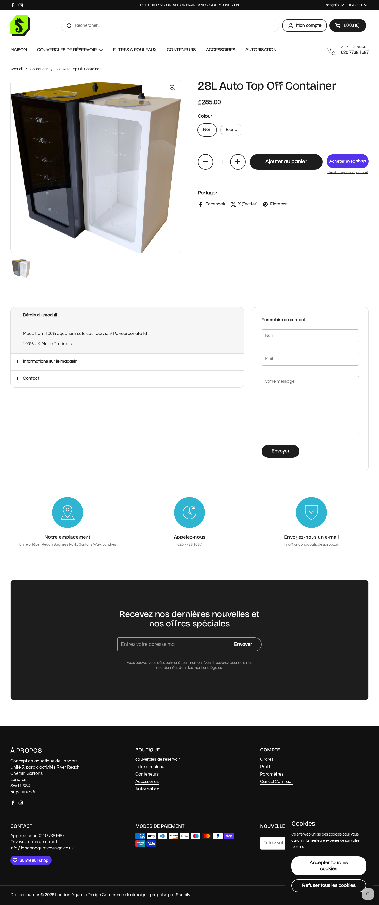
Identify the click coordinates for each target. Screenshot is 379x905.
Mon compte (308, 25)
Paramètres (271, 774)
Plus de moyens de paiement (347, 172)
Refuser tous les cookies (329, 885)
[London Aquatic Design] (20, 25)
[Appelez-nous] (189, 512)
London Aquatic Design (78, 895)
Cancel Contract (276, 781)
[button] (347, 25)
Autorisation (147, 789)
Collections (39, 69)
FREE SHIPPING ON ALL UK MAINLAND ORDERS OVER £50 (189, 5)
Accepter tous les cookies (329, 865)
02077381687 (51, 835)
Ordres (267, 759)
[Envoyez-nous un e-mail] (311, 512)
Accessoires (147, 781)
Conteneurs (147, 774)
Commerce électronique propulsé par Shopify (146, 895)
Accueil (16, 69)
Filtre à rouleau (149, 766)
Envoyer (280, 451)
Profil (265, 766)
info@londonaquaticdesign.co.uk (42, 848)
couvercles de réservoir (157, 759)
